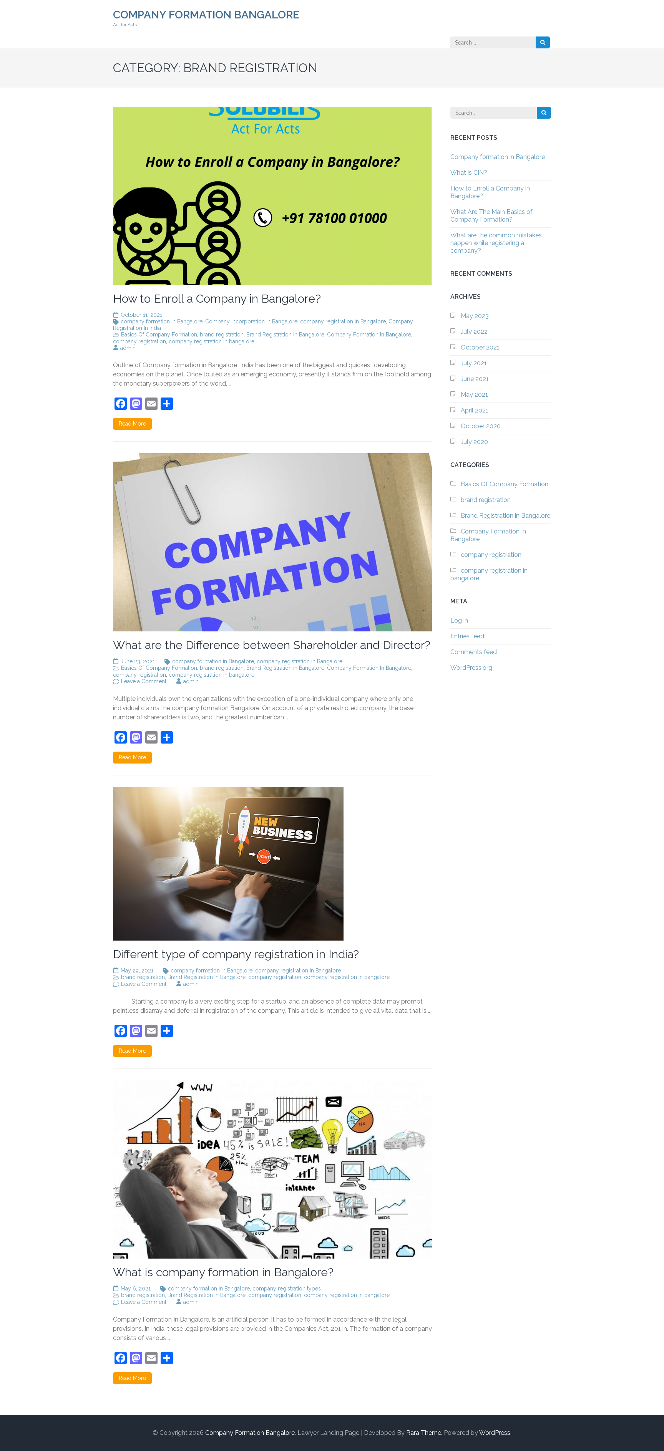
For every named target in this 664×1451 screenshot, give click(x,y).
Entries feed (467, 636)
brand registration (222, 334)
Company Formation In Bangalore (369, 334)
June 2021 (475, 379)
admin (128, 348)
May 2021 (474, 394)
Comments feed (473, 652)
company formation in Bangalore (162, 321)
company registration (139, 341)
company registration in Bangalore (343, 321)
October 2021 (480, 347)
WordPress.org (471, 667)
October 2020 (481, 426)
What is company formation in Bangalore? (223, 1272)
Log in (459, 620)
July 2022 (474, 331)
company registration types (286, 1288)
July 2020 (474, 442)
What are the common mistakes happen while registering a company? (496, 243)
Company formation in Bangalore (497, 157)
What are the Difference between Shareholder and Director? (271, 645)
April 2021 (474, 410)
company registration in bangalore (211, 341)
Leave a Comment (143, 681)
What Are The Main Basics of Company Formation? (491, 215)
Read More (132, 424)
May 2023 (475, 316)
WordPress (494, 1432)
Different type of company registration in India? (236, 954)
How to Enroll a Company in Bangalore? (217, 298)
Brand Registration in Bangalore (285, 334)
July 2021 (474, 363)
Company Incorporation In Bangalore (251, 321)
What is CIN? (468, 172)
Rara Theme (423, 1432)
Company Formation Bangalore (206, 14)
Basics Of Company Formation (159, 334)
